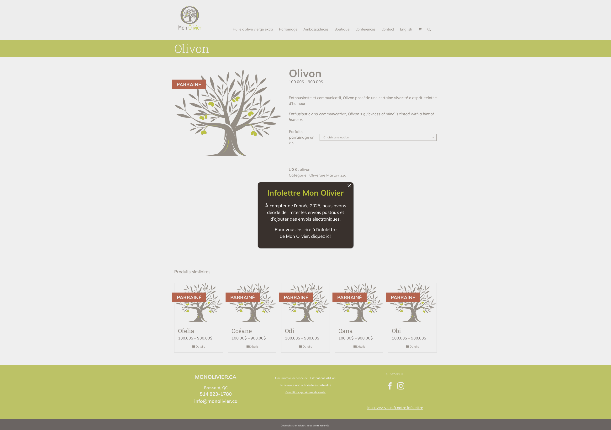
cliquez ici (320, 236)
